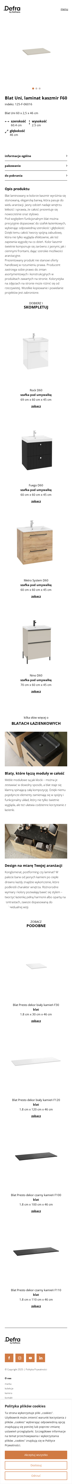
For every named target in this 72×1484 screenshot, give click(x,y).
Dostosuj (36, 1465)
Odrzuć (36, 1475)
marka (8, 1384)
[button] (33, 88)
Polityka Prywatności (36, 1369)
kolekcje (9, 1388)
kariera (8, 1393)
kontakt (8, 1398)
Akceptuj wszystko (36, 1455)
